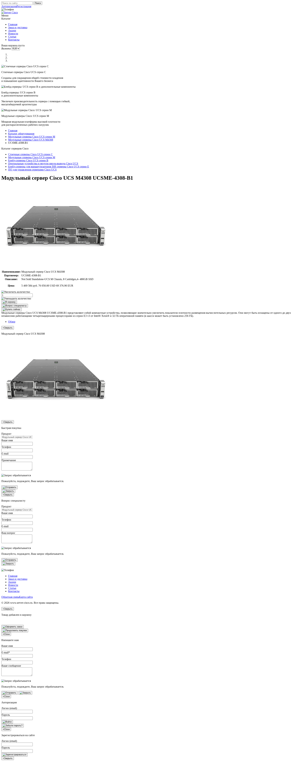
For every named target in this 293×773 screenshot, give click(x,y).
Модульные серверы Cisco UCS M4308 (30, 139)
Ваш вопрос (8, 532)
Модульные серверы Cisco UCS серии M (31, 136)
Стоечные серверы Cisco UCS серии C (30, 154)
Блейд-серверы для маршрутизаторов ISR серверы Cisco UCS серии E (48, 166)
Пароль (5, 714)
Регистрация (24, 6)
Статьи (12, 36)
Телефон (6, 447)
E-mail (4, 453)
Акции (12, 30)
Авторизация (9, 6)
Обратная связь (10, 597)
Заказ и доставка (17, 27)
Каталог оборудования (21, 133)
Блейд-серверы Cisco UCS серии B (28, 160)
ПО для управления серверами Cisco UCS (32, 169)
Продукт (6, 433)
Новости (13, 33)
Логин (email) (9, 708)
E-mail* (5, 652)
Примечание (8, 460)
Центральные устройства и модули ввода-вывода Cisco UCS (43, 163)
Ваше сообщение (11, 665)
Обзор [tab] (11, 321)
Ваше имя (7, 440)
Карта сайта (26, 597)
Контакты (13, 39)
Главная (12, 24)
